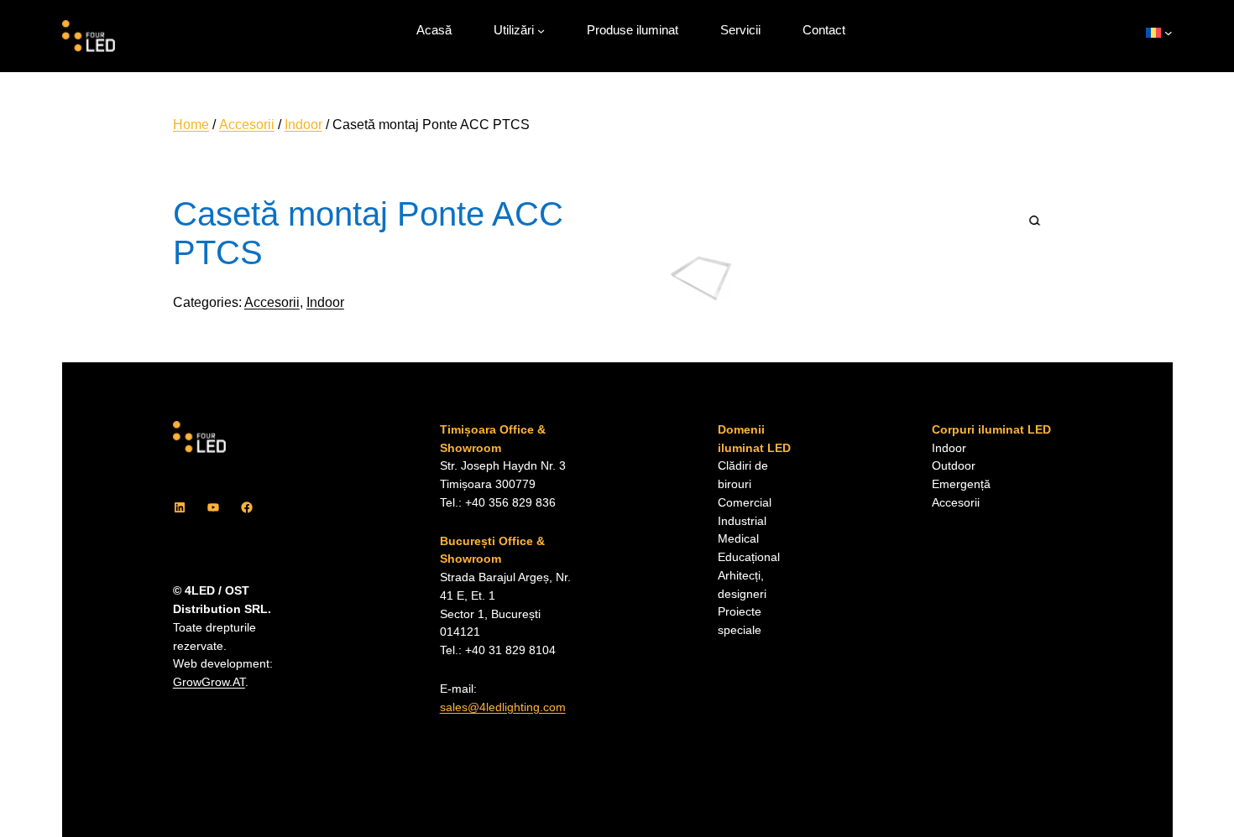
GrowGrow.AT (209, 682)
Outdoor (953, 466)
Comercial (744, 502)
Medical (738, 539)
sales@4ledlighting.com (503, 707)
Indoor (303, 124)
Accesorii (247, 124)
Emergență (961, 484)
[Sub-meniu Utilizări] (541, 30)
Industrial (742, 521)
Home (191, 124)
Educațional (749, 557)
